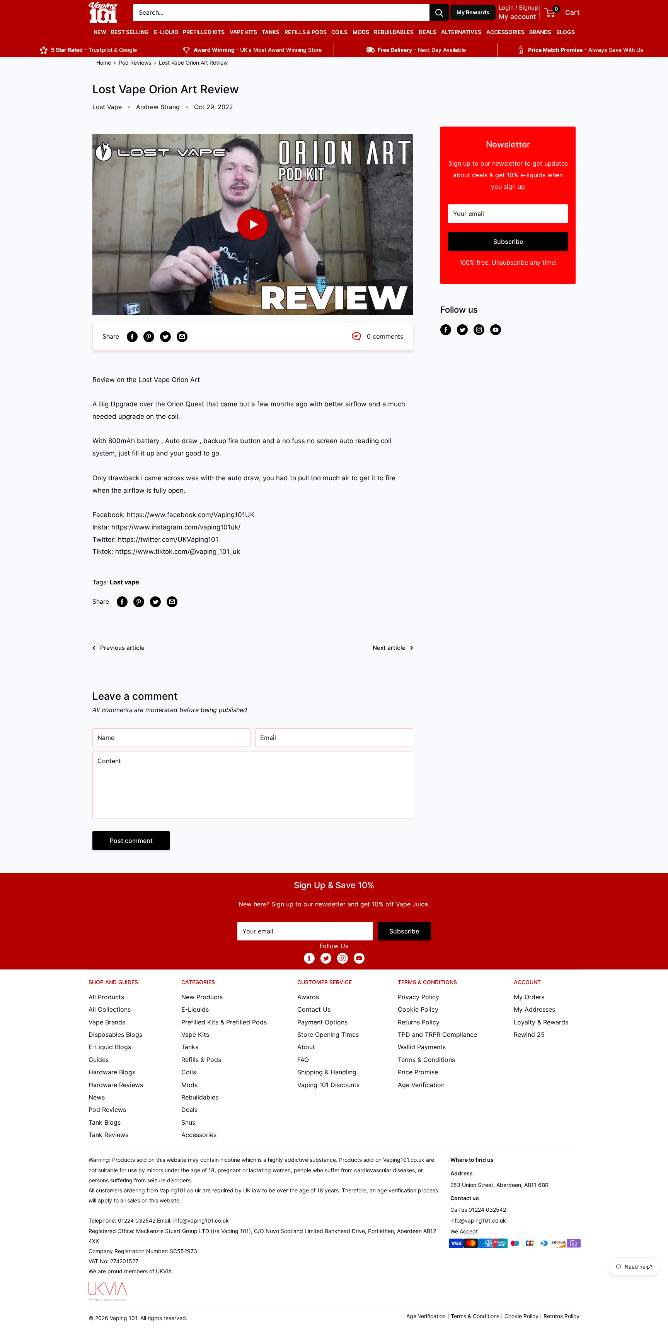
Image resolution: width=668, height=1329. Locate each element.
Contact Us (314, 1009)
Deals (427, 32)
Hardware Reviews (116, 1085)
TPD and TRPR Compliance (437, 1034)
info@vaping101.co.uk (478, 1220)
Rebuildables (394, 32)
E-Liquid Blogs (110, 1047)
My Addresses (534, 1009)
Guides (99, 1060)
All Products (106, 997)
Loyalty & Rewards (541, 1022)
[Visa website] (456, 1244)
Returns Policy (419, 1022)
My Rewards (473, 12)
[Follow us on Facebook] (445, 330)
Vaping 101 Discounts (328, 1085)
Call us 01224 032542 (478, 1209)
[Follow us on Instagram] (479, 330)
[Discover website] (559, 1244)
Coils (339, 32)
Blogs (565, 32)
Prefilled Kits (204, 32)
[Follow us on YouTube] (495, 330)
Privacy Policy (418, 997)
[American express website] (485, 1244)
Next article (389, 647)
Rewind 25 (529, 1034)
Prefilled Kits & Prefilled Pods (224, 1022)
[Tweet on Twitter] (165, 337)
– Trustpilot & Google (94, 49)
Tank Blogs (105, 1122)
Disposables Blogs (115, 1034)
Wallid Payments (422, 1047)
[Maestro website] (515, 1244)
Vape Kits (243, 32)
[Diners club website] (544, 1244)
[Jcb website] (529, 1244)
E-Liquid (166, 32)
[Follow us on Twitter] (462, 330)
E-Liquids (195, 1009)
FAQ (303, 1060)
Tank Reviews (108, 1135)
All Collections (110, 1009)
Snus (188, 1122)
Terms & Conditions (426, 1060)
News (97, 1097)
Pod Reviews (135, 62)
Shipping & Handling (326, 1072)
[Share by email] (182, 337)
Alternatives (461, 32)
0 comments (385, 336)
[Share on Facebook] (132, 337)
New (100, 32)
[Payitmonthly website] (573, 1244)
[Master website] (471, 1244)
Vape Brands (107, 1022)
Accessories (505, 32)
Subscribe (508, 241)
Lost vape (124, 582)
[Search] (439, 12)
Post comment (131, 840)
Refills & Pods (306, 32)
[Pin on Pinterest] (148, 337)
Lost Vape (107, 107)
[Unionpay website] (500, 1244)
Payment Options (322, 1022)
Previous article (122, 647)
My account (517, 17)
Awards (308, 997)
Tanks (270, 32)
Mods (361, 32)
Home (103, 62)
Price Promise (418, 1072)
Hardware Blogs (112, 1072)
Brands (540, 32)
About (306, 1047)
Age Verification (421, 1085)
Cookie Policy (418, 1009)
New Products (202, 997)
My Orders (529, 997)
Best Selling (130, 32)
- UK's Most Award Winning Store (258, 49)
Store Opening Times (328, 1034)
